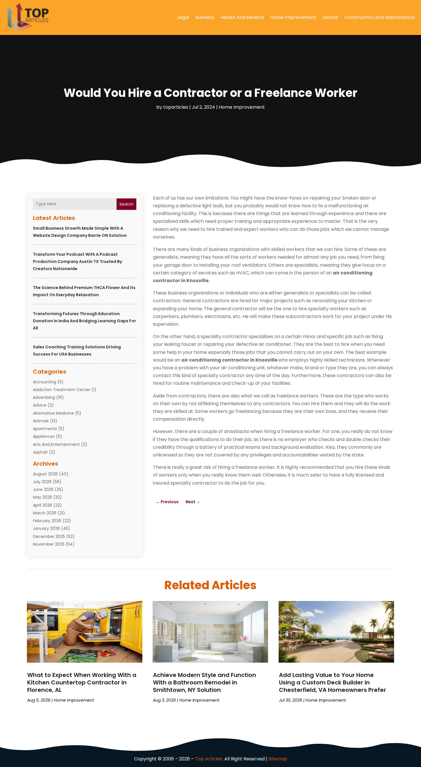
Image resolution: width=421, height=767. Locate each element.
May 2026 (42, 497)
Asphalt (40, 452)
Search (126, 204)
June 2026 (43, 489)
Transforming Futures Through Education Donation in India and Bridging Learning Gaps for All (84, 321)
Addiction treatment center (61, 390)
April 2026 (42, 505)
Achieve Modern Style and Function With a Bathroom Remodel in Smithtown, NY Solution (204, 682)
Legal (183, 17)
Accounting (44, 382)
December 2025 (49, 536)
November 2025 (48, 544)
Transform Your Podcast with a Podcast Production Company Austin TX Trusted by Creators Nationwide (77, 261)
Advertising (44, 397)
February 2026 (47, 521)
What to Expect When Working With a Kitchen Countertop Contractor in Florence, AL (81, 682)
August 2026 (45, 474)
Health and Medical (242, 17)
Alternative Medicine (53, 413)
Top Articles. (209, 759)
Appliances (44, 436)
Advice (39, 405)
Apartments (45, 429)
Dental (330, 17)
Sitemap (277, 759)
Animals (41, 421)
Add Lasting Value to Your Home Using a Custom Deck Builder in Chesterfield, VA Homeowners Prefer (332, 682)
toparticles (175, 107)
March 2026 (44, 513)
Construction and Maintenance (379, 17)
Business (204, 17)
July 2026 (42, 482)
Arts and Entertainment (56, 444)
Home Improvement (293, 17)
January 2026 (46, 528)
